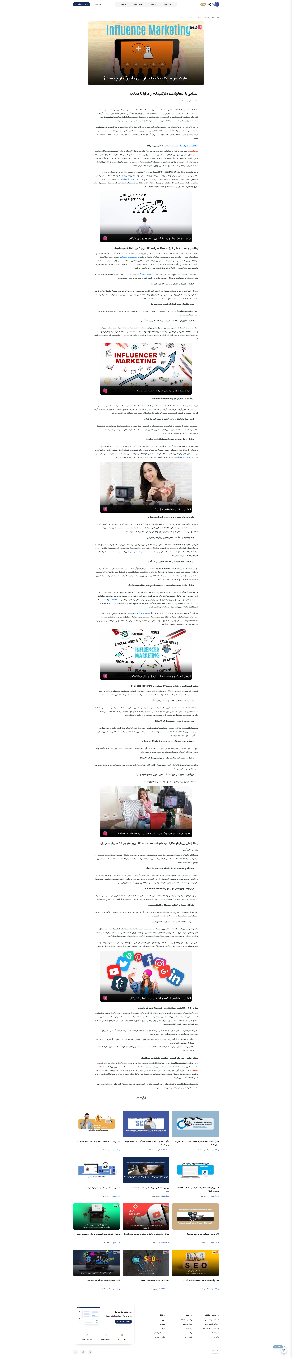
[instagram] (75, 1352)
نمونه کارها (215, 1332)
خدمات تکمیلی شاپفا (212, 1324)
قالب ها (216, 1337)
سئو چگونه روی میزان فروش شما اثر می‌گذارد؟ (200, 1280)
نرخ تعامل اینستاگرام (141, 551)
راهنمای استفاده (186, 1319)
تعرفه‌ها (162, 1324)
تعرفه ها (123, 4)
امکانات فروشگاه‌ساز (212, 1319)
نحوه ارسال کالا (184, 457)
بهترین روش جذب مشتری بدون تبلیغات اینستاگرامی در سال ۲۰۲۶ (197, 1143)
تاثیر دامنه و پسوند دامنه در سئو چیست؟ (203, 1234)
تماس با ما (188, 1337)
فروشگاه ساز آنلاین (143, 274)
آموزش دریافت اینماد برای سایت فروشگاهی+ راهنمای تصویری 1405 (198, 1189)
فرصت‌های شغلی (159, 1332)
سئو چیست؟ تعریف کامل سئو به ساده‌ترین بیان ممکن (98, 1141)
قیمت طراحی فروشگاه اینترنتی (127, 179)
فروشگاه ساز (167, 4)
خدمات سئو (112, 599)
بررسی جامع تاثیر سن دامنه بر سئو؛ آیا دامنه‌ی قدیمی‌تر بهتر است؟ (146, 1189)
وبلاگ (196, 101)
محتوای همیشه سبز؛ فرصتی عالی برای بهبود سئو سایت (98, 1234)
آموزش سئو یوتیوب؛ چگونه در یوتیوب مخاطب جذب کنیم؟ (146, 1234)
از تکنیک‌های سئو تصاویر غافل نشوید (155, 1280)
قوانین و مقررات (160, 1337)
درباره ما (162, 1319)
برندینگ (162, 1328)
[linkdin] (83, 1352)
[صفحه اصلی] (218, 18)
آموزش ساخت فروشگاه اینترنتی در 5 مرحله (103, 1187)
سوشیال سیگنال (142, 613)
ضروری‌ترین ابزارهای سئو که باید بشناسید (103, 1280)
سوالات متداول (187, 1324)
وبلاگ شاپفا (211, 18)
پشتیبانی (189, 1328)
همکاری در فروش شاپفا (211, 1328)
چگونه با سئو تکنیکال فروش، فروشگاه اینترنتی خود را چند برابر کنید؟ (147, 1143)
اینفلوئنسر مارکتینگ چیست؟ (184, 146)
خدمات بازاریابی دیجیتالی (130, 257)
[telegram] (90, 1352)
